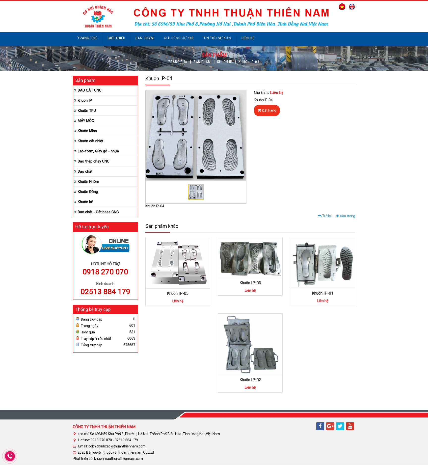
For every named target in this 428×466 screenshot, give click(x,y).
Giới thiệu (116, 38)
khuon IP (224, 62)
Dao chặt (85, 171)
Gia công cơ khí (178, 38)
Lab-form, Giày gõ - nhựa (98, 151)
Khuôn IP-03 (250, 282)
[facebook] (320, 426)
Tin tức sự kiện (217, 38)
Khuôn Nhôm (88, 181)
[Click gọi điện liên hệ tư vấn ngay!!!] (10, 456)
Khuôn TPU (87, 110)
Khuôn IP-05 (177, 293)
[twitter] (340, 426)
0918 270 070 (105, 271)
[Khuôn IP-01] (322, 263)
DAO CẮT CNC (90, 90)
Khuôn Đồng (88, 191)
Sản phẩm (144, 38)
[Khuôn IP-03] (250, 257)
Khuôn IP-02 (250, 379)
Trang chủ (88, 38)
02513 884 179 (105, 291)
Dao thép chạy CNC (93, 161)
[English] (350, 6)
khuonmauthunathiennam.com (118, 459)
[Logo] (202, 16)
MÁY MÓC (86, 120)
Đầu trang (347, 216)
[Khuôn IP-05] (178, 263)
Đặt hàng (269, 110)
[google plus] (330, 426)
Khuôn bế (85, 202)
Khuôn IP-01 (322, 293)
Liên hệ (247, 38)
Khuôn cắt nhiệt (90, 141)
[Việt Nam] (341, 6)
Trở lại (326, 216)
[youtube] (350, 426)
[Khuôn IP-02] (250, 344)
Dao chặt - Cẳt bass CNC (98, 212)
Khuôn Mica (87, 131)
